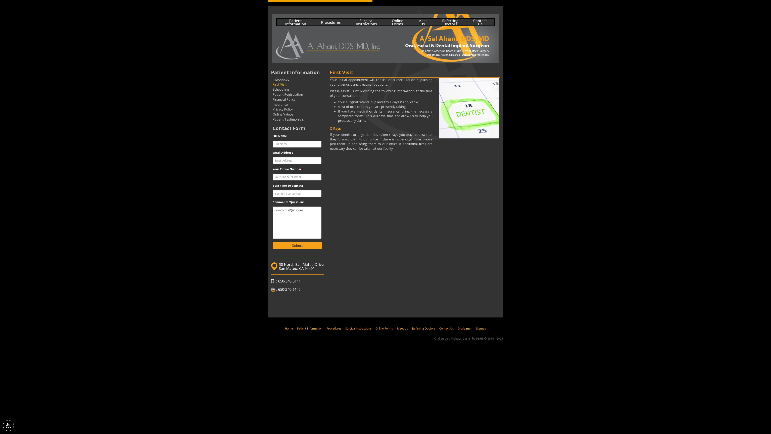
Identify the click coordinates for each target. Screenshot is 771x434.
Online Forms (384, 328)
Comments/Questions (289, 202)
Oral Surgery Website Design (452, 338)
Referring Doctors (423, 328)
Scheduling (281, 89)
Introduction (282, 79)
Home (289, 328)
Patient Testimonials (288, 119)
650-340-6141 (289, 281)
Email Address (284, 153)
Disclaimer (464, 328)
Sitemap (480, 328)
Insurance (280, 104)
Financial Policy (284, 99)
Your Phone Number (288, 169)
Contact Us (446, 328)
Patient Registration (288, 94)
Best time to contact (288, 185)
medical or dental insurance (378, 111)
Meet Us (402, 328)
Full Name (280, 136)
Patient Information (295, 72)
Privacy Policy (283, 109)
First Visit (280, 84)
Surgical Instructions (358, 328)
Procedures (331, 22)
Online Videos (283, 114)
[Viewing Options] (8, 425)
